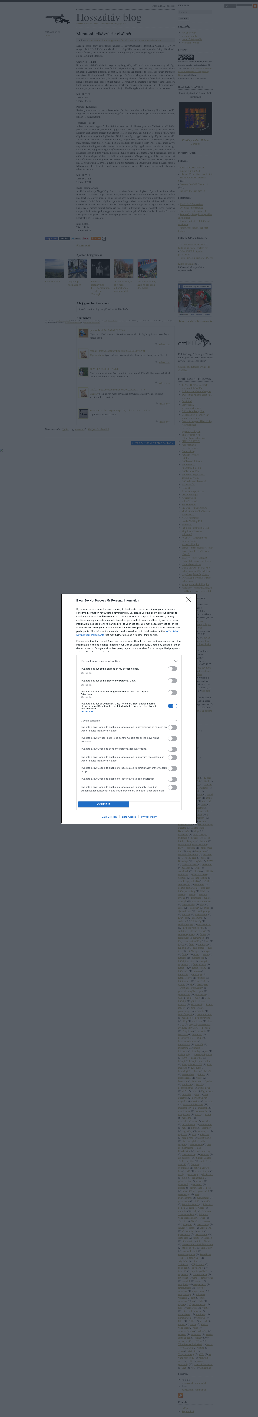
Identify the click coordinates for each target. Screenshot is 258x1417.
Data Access (129, 816)
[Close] (189, 600)
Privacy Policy (149, 816)
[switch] (172, 668)
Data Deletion (109, 816)
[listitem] (129, 661)
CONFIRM (103, 804)
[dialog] (129, 708)
